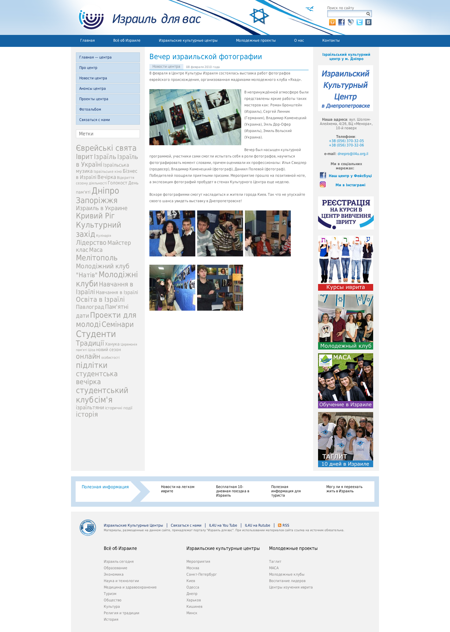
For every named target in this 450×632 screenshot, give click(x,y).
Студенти (96, 334)
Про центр (88, 68)
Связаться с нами (94, 120)
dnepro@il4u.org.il (353, 154)
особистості (110, 358)
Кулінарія (103, 236)
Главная (87, 40)
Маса (96, 250)
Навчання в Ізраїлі (117, 292)
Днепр (191, 594)
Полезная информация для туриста (286, 491)
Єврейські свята (106, 148)
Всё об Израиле (127, 40)
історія (87, 414)
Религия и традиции (121, 613)
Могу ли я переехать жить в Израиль (344, 489)
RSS (286, 525)
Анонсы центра (92, 88)
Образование (115, 568)
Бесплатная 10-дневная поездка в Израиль (232, 491)
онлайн (88, 356)
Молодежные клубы (287, 574)
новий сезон (108, 349)
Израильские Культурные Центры (133, 525)
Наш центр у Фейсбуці (350, 176)
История (111, 619)
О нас (299, 40)
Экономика (114, 574)
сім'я (103, 399)
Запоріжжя (97, 200)
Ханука (112, 344)
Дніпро (105, 191)
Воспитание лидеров (287, 581)
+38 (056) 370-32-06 (346, 145)
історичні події (118, 408)
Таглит (275, 561)
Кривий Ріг (95, 215)
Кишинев (194, 606)
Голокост (117, 183)
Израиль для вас (136, 17)
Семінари (118, 324)
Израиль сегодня (119, 561)
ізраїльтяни (90, 407)
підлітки (91, 365)
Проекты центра (93, 99)
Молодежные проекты (256, 40)
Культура (112, 606)
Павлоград (90, 307)
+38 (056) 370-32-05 (346, 141)
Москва (192, 568)
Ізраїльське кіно (108, 171)
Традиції (90, 343)
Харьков (193, 600)
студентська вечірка (97, 378)
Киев (190, 581)
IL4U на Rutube (257, 525)
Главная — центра (95, 57)
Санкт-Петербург (201, 574)
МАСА (274, 568)
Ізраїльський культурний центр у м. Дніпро (346, 56)
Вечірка (106, 177)
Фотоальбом (90, 109)
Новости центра (93, 78)
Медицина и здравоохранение (130, 587)
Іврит (84, 157)
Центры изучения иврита (291, 587)
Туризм (110, 594)
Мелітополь (97, 257)
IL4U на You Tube (223, 525)
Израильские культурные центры (188, 40)
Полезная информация (105, 486)
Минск (191, 613)
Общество (113, 600)
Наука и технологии (121, 581)
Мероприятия (198, 561)
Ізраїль (105, 157)
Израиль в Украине (102, 208)
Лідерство (91, 242)
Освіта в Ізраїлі (100, 299)
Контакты (331, 40)
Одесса (192, 587)
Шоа (91, 350)
